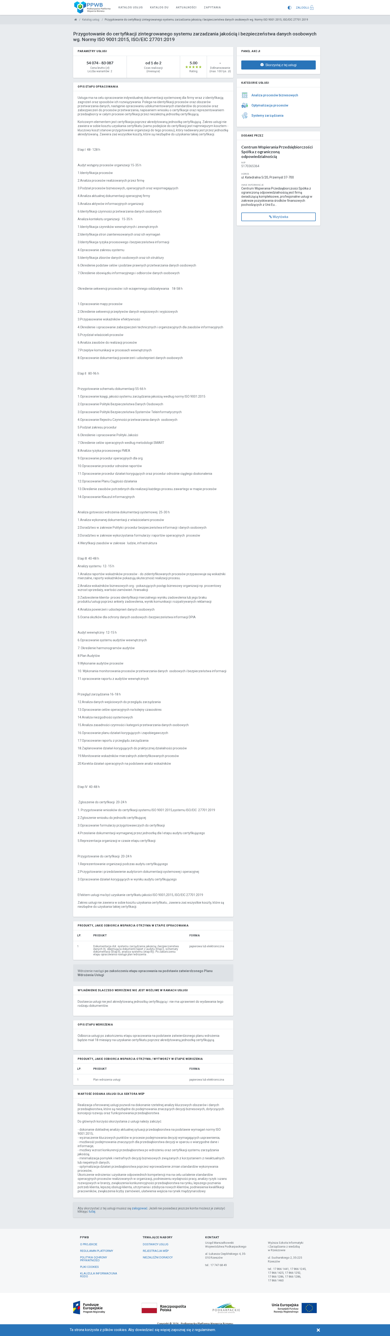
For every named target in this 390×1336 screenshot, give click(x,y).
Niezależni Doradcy (158, 1257)
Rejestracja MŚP (156, 1251)
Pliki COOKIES (89, 1267)
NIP (243, 162)
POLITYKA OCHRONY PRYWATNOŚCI (93, 1259)
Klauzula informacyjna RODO (98, 1275)
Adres (245, 174)
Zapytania (212, 7)
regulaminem (205, 1330)
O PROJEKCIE (88, 1244)
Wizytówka (280, 217)
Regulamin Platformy (96, 1251)
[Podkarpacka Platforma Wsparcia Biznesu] (75, 19)
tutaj (92, 1211)
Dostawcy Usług (155, 1244)
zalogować (139, 1208)
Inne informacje (252, 185)
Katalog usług (130, 7)
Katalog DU (159, 7)
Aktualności (186, 7)
